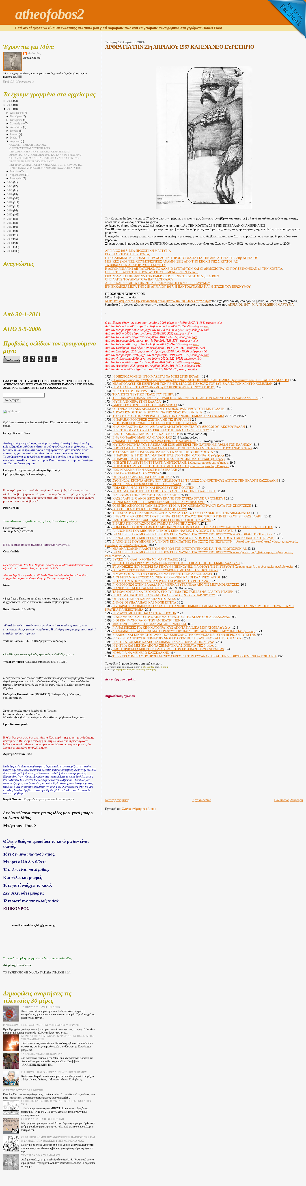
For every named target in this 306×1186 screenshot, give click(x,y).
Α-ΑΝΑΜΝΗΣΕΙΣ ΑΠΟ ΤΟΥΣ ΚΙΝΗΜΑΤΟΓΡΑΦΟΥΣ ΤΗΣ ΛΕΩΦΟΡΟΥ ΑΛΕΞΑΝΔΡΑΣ (171, 617)
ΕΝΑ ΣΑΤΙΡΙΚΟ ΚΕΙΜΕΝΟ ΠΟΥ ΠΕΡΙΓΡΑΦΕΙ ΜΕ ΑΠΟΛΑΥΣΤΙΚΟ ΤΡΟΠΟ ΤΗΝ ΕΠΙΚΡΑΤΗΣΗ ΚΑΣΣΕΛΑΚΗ (187, 516)
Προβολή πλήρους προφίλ (18, 81)
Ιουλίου (14, 130)
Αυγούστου (16, 127)
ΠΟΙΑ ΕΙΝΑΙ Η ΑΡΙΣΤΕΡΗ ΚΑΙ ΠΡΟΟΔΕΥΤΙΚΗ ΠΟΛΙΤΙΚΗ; (153, 487)
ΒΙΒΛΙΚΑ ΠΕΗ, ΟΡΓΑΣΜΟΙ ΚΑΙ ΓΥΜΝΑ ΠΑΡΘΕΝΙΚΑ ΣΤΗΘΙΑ (156, 523)
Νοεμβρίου (16, 116)
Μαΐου (14, 137)
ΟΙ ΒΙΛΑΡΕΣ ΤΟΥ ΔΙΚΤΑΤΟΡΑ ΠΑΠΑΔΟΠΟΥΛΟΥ (139, 279)
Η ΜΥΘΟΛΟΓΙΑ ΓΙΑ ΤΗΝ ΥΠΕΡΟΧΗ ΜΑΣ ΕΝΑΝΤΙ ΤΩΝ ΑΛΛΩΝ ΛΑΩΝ (162, 574)
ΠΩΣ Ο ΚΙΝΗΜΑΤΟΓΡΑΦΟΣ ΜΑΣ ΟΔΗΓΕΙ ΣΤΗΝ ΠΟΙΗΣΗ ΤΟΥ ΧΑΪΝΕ (161, 520)
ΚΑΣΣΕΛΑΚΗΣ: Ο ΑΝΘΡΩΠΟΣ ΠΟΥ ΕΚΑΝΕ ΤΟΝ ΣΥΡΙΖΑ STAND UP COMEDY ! (168, 498)
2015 (10, 214)
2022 (10, 186)
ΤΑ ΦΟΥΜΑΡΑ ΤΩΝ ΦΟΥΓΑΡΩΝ (40, 1007)
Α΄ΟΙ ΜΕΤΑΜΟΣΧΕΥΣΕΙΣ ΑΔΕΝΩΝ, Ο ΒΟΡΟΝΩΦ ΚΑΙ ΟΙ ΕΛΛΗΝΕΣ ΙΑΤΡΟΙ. (166, 577)
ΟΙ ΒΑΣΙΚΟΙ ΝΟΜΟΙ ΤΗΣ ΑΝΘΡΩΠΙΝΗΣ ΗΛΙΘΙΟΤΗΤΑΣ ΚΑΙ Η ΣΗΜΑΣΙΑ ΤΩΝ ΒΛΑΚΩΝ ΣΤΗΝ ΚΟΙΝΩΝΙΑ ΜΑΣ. (58, 1139)
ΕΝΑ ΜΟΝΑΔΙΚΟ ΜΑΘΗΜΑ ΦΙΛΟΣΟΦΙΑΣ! (142, 437)
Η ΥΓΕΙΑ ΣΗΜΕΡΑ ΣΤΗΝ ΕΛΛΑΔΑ (136, 401)
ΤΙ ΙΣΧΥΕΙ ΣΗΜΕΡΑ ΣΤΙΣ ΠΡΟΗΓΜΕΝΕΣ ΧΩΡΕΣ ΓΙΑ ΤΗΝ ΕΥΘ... (45, 158)
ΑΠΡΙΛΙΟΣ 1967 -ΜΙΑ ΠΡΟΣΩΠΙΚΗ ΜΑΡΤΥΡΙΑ (138, 250)
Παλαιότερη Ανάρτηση (288, 800)
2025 (10, 104)
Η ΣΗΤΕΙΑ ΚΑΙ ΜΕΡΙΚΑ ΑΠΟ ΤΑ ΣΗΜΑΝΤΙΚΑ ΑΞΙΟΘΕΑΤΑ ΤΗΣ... (45, 168)
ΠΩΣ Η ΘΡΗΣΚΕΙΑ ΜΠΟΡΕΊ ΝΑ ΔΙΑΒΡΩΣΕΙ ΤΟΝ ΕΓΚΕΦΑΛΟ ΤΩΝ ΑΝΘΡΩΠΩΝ (168, 649)
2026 (10, 100)
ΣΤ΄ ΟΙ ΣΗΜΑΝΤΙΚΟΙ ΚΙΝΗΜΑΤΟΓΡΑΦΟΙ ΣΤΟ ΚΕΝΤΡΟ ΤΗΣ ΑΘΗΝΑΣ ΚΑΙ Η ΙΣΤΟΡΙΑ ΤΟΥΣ (177, 638)
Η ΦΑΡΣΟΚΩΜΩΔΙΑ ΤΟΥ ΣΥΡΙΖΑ (135, 473)
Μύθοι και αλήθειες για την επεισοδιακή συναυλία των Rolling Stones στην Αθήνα (158, 301)
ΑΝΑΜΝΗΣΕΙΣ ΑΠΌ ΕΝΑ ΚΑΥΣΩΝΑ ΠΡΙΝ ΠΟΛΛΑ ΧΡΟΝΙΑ (154, 441)
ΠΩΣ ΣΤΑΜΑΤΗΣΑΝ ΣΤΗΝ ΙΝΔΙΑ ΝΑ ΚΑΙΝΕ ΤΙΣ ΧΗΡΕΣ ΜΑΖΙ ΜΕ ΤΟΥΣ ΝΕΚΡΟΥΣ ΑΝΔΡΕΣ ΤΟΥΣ (182, 448)
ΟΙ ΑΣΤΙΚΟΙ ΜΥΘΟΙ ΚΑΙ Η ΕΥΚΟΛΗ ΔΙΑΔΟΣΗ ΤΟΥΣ (149, 509)
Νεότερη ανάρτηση (117, 800)
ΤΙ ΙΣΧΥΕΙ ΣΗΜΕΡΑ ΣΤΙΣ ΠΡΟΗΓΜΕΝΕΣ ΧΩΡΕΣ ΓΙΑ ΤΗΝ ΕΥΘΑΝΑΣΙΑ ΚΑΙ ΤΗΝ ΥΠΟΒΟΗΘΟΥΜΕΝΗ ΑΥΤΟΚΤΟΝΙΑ (194, 656)
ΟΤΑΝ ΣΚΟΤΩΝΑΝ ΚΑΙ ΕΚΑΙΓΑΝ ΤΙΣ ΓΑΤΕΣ (144, 599)
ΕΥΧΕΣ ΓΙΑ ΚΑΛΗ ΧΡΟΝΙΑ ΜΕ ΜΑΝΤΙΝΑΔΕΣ (145, 559)
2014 (10, 218)
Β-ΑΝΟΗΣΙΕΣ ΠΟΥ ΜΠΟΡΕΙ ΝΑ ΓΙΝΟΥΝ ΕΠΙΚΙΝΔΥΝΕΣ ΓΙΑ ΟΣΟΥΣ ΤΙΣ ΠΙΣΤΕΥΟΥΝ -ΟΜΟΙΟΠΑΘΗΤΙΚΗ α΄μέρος (192, 534)
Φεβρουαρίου (17, 175)
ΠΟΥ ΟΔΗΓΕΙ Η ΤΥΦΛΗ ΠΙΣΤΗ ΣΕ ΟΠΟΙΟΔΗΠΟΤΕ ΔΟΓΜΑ (155, 423)
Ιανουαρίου (16, 178)
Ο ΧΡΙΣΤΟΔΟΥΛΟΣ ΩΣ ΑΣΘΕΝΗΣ (23, 1090)
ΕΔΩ (68, 972)
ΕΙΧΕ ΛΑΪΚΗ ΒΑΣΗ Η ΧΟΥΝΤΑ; (127, 254)
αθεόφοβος (34, 53)
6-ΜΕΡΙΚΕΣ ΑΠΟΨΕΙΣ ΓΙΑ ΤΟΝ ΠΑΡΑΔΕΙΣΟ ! (144, 405)
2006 (10, 251)
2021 (10, 190)
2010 (10, 235)
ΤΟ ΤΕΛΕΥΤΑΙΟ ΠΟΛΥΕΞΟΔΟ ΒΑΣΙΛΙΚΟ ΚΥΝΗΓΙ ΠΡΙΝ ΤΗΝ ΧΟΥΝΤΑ (162, 452)
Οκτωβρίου (16, 120)
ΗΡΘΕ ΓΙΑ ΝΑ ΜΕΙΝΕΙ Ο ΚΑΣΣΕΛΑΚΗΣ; (141, 652)
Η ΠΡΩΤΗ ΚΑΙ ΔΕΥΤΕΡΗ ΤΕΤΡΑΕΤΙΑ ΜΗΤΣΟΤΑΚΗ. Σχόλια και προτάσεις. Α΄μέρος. (170, 462)
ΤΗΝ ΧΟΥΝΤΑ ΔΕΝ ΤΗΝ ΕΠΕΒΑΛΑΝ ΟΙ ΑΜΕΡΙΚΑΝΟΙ (39, 151)
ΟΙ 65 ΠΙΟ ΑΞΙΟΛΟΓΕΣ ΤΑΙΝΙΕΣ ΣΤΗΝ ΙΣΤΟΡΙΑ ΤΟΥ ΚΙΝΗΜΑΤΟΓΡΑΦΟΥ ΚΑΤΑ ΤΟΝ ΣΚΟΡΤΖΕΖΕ (181, 505)
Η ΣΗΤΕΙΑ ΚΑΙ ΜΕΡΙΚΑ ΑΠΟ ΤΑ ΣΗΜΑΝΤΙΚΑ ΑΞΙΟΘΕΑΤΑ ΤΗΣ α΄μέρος (163, 642)
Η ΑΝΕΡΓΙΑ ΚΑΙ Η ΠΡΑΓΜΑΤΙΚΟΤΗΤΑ (139, 588)
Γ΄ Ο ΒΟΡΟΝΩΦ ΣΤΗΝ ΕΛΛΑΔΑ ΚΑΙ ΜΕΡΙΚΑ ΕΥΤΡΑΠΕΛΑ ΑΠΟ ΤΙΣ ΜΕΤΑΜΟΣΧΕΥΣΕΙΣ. (176, 584)
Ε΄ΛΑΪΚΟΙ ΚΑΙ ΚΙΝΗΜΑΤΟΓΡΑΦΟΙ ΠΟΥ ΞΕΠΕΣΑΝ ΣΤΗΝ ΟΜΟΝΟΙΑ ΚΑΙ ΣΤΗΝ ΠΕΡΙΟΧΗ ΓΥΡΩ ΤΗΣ (184, 634)
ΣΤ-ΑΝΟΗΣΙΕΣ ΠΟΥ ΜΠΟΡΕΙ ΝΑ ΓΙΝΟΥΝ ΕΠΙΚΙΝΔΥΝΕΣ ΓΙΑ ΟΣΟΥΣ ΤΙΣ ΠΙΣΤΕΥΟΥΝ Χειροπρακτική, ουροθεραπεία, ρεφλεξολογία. (202, 566)
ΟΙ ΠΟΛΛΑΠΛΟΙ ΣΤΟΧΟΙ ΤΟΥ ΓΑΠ (42, 1119)
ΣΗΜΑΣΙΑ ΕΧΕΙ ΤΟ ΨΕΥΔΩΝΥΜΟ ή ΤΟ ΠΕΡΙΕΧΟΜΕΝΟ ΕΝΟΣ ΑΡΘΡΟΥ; (163, 387)
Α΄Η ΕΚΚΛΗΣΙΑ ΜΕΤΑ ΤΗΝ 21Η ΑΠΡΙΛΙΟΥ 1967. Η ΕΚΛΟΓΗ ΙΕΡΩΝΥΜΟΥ (157, 283)
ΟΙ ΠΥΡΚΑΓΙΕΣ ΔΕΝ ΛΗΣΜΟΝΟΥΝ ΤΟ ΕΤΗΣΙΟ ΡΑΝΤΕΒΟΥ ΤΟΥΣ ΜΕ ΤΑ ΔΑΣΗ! (169, 409)
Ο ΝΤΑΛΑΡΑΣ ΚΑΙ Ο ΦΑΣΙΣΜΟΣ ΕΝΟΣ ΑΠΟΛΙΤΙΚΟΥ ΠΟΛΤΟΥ (41, 1025)
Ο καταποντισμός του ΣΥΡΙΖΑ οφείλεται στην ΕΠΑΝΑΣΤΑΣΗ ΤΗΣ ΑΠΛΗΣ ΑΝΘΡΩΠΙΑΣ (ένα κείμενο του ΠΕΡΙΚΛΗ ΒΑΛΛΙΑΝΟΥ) (200, 380)
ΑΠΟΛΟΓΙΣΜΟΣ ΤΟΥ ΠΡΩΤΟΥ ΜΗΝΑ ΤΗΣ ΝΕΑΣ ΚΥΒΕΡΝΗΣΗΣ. (157, 412)
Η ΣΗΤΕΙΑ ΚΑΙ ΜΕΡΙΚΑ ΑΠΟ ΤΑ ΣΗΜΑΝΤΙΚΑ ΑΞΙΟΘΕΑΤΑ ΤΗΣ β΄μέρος (163, 645)
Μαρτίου (15, 171)
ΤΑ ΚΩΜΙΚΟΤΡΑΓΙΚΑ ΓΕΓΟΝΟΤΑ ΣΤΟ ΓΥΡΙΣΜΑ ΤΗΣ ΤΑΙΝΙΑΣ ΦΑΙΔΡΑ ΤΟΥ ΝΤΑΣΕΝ (172, 591)
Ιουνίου (14, 134)
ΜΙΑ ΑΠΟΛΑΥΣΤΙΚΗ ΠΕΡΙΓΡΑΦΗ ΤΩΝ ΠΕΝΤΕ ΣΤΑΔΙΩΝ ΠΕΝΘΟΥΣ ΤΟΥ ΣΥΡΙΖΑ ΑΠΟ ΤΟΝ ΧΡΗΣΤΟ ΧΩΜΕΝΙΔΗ (192, 383)
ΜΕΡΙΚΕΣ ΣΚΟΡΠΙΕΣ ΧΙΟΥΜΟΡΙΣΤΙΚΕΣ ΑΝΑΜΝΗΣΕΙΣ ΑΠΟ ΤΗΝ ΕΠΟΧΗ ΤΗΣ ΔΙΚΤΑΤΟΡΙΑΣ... (172, 261)
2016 (10, 210)
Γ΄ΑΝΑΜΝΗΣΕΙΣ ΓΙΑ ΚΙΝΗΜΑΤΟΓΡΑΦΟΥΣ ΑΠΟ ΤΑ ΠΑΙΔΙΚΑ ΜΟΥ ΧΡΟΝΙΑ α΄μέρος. (171, 627)
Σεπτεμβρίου (17, 123)
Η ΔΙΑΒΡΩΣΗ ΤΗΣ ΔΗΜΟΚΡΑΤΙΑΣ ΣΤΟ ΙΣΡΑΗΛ (146, 495)
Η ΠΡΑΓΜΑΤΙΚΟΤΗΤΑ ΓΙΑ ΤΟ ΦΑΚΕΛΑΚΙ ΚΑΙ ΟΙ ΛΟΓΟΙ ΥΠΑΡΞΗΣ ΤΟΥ (163, 595)
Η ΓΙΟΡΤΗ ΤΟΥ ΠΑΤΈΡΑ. (130, 391)
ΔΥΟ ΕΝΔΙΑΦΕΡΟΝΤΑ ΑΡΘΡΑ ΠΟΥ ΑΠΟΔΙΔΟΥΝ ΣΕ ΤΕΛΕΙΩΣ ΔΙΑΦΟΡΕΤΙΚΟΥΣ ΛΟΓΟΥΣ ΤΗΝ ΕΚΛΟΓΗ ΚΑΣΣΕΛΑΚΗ (195, 480)
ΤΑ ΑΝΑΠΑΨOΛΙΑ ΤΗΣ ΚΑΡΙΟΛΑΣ (42, 1054)
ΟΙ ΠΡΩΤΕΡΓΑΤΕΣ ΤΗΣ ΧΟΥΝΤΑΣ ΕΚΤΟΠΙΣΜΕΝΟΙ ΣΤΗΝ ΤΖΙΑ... (151, 272)
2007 (10, 247)
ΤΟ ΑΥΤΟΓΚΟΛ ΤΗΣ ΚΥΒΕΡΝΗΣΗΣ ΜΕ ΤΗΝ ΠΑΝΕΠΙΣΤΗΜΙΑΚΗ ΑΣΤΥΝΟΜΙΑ (168, 416)
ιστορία (131, 669)
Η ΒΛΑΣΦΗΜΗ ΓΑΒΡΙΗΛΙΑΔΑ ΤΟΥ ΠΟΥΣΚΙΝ (144, 613)
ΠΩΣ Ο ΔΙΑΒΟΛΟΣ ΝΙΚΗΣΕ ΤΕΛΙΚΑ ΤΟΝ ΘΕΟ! (145, 434)
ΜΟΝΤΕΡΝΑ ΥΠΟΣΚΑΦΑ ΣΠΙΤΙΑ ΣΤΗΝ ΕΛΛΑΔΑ (146, 484)
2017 (10, 206)
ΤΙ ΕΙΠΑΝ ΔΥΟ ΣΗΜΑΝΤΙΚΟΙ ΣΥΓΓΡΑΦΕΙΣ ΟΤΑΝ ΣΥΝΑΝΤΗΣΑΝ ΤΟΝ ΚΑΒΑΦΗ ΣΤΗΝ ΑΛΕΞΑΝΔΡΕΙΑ (185, 398)
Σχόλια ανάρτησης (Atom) (139, 808)
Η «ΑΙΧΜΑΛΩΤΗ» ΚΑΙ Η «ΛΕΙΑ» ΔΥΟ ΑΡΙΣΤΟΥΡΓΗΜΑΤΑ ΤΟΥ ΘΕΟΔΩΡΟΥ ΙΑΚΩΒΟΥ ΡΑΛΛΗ (178, 426)
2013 (10, 222)
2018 (10, 202)
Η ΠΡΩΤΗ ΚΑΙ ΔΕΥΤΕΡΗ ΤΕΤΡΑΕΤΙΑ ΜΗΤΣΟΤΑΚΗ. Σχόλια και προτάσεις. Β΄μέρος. (170, 466)
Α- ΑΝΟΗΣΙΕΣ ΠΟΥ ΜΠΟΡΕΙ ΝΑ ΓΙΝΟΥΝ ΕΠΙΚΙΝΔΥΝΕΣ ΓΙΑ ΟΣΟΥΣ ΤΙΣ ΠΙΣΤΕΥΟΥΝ (172, 530)
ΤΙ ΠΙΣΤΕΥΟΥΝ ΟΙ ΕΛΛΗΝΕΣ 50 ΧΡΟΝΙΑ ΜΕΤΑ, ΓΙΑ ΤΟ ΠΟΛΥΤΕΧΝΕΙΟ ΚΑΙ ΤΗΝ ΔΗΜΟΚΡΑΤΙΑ (181, 513)
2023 (10, 182)
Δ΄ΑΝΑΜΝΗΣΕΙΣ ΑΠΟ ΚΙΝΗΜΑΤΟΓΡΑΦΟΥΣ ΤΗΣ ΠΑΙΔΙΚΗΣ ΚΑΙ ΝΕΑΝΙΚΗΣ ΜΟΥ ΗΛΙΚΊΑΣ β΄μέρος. (183, 631)
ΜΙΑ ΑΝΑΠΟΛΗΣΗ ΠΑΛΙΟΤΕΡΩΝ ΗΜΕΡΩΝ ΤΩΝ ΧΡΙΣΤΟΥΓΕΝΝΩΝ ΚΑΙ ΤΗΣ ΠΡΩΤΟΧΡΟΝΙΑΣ (179, 548)
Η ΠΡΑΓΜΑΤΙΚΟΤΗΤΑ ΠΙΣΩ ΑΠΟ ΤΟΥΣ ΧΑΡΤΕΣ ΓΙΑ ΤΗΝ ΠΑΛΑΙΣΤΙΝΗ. (164, 491)
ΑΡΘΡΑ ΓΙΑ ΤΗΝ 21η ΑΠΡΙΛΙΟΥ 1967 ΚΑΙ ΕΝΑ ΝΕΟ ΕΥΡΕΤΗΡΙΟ (45, 154)
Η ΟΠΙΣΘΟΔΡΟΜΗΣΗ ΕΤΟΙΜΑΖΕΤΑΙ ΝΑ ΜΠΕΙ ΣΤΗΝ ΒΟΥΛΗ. (156, 376)
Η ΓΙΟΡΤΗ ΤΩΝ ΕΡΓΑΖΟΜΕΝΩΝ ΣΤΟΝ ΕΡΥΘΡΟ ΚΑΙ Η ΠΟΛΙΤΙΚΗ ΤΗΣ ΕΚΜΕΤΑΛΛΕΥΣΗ (176, 563)
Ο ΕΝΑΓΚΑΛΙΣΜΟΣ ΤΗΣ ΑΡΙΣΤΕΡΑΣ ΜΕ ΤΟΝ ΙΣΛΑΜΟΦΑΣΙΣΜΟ (158, 502)
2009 (10, 239)
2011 (10, 230)
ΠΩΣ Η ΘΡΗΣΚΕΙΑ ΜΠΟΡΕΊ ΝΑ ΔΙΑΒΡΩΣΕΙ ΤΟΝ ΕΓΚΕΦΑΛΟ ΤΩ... (46, 164)
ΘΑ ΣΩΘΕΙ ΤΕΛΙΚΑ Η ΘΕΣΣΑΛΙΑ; (28, 144)
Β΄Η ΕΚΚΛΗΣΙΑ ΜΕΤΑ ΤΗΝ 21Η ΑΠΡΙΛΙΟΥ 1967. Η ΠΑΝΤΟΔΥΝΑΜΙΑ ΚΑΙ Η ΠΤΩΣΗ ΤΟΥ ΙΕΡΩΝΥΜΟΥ (178, 286)
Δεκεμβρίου (17, 112)
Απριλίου (15, 141)
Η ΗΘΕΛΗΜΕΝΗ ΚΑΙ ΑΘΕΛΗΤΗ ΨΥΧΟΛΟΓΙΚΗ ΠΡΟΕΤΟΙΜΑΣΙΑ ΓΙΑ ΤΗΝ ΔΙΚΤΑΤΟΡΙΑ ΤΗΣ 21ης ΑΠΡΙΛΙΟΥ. (181, 258)
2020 (10, 194)
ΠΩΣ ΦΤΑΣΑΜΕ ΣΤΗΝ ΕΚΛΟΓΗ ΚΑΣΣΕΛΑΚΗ (144, 469)
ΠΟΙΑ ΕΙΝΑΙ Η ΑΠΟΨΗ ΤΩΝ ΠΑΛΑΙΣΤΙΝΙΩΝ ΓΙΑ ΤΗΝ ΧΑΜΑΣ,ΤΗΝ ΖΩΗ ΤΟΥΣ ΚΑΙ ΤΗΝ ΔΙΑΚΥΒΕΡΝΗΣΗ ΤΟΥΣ (192, 527)
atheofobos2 (49, 14)
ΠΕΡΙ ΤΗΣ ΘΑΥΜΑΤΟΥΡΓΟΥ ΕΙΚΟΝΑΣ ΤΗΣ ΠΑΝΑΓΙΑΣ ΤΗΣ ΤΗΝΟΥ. (160, 430)
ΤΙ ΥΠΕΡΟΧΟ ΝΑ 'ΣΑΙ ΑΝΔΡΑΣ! (40, 1155)
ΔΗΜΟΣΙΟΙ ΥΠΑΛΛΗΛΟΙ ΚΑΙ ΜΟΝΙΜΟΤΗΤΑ (144, 602)
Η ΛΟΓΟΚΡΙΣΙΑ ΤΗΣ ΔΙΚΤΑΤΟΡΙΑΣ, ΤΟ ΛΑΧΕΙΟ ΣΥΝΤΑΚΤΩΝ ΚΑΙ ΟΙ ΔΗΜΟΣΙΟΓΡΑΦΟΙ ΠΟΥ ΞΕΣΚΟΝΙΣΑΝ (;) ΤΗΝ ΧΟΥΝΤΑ (193, 268)
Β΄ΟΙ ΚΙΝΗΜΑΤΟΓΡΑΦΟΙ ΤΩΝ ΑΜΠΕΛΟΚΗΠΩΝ (146, 620)
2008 (10, 243)
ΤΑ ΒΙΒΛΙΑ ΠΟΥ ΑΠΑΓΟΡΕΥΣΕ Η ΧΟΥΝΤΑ (135, 265)
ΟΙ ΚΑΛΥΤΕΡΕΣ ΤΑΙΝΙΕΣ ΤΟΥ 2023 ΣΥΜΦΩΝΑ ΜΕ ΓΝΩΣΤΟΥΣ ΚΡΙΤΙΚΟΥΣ (165, 570)
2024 (10, 109)
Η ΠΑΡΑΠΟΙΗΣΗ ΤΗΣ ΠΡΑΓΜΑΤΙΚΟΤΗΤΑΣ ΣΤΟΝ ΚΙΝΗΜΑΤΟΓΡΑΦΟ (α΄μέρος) (168, 455)
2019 (10, 198)
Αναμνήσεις (120, 669)
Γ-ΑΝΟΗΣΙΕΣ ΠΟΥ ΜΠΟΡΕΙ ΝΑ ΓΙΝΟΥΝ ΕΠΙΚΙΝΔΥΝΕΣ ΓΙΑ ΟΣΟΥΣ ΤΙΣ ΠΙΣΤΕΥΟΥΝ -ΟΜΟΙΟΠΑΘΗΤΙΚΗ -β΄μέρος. (193, 538)
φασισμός (151, 669)
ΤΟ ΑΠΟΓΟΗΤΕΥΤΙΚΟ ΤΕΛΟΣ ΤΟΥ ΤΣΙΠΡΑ (143, 394)
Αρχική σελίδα (201, 800)
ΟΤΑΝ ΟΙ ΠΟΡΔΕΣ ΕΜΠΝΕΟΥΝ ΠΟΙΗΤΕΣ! (142, 477)
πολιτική (140, 669)
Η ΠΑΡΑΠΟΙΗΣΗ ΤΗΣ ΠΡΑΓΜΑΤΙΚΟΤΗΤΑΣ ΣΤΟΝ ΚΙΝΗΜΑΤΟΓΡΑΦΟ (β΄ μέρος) (168, 459)
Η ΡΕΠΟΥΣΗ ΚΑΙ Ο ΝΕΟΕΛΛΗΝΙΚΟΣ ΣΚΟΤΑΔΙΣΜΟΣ (54, 1072)
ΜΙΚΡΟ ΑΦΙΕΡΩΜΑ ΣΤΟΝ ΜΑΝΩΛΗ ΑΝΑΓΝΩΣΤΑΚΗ (149, 624)
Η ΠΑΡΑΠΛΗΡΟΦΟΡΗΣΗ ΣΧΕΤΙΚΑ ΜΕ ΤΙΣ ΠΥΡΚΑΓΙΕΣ (151, 419)
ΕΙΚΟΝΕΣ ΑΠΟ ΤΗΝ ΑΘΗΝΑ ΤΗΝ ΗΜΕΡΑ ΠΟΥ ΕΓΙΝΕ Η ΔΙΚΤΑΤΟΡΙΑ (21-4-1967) (162, 276)
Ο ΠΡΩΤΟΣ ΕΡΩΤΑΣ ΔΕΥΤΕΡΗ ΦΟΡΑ (29, 148)
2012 (10, 226)
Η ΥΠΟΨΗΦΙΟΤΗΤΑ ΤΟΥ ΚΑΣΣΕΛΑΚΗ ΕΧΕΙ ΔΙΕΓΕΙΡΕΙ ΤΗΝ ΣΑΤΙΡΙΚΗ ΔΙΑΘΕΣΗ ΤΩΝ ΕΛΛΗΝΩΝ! (182, 444)
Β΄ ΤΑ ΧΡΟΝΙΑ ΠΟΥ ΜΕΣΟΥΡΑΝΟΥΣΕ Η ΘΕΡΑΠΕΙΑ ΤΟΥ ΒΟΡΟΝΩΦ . (161, 581)
